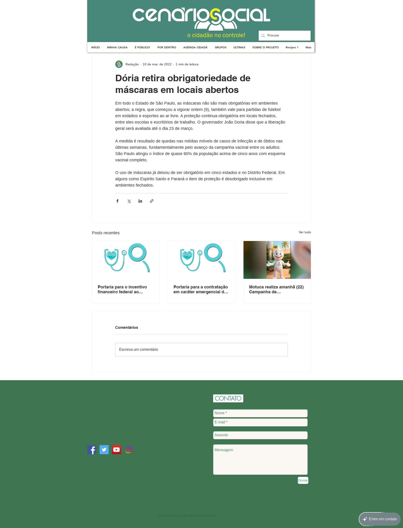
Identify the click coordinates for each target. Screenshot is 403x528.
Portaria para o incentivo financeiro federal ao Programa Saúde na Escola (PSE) (125, 289)
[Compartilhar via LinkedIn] (140, 201)
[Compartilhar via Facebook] (117, 201)
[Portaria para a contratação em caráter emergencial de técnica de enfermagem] (201, 260)
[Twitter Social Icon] (104, 449)
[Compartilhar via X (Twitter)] (129, 201)
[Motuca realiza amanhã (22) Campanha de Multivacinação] (277, 260)
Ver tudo (305, 232)
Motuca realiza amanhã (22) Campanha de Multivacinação (276, 289)
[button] (117, 47)
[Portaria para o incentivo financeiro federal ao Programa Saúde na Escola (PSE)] (126, 260)
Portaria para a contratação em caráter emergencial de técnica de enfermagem (201, 289)
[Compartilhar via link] (151, 201)
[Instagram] (128, 449)
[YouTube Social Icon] (116, 449)
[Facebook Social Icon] (91, 449)
